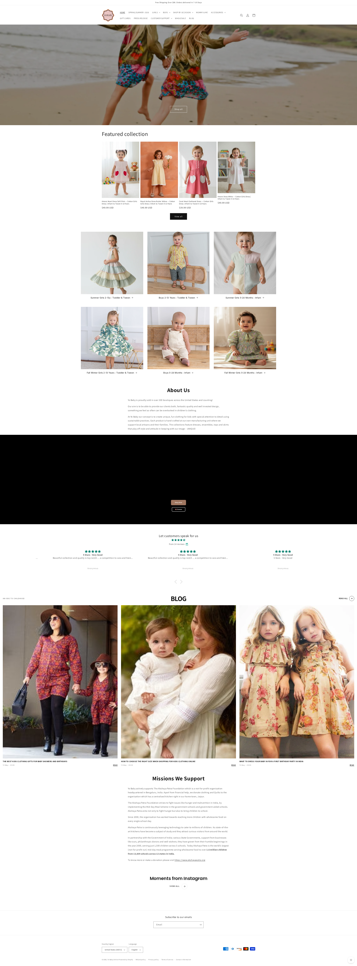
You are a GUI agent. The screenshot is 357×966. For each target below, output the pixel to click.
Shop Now (178, 502)
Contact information (183, 960)
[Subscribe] (200, 924)
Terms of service (167, 960)
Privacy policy (153, 960)
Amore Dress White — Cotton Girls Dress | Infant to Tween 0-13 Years (234, 198)
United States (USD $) (113, 950)
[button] (156, 12)
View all (179, 216)
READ (115, 765)
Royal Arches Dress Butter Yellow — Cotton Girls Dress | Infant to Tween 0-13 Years (157, 202)
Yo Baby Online (113, 960)
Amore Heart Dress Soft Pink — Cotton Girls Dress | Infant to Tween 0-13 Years (119, 202)
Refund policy (141, 960)
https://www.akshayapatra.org (190, 860)
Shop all (178, 109)
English (135, 950)
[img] (178, 540)
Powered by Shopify (126, 960)
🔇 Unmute (178, 509)
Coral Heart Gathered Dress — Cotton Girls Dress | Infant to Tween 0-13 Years (196, 202)
